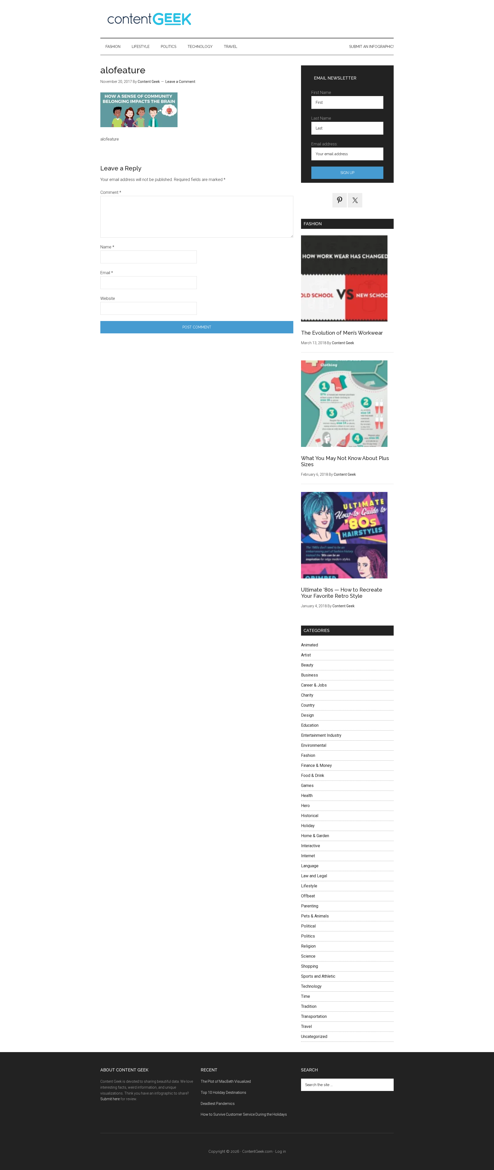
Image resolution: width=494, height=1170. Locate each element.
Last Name (321, 118)
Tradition (308, 1006)
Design (307, 715)
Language (310, 865)
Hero (305, 805)
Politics (308, 936)
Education (310, 725)
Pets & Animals (315, 916)
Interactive (310, 845)
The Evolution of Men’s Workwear (342, 333)
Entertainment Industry (321, 735)
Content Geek (149, 19)
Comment (110, 192)
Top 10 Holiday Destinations (223, 1092)
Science (308, 956)
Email (106, 272)
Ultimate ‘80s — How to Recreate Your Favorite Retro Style (341, 593)
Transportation (314, 1016)
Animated (309, 645)
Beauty (307, 665)
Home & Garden (315, 835)
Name (107, 247)
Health (307, 795)
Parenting (309, 906)
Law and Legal (314, 875)
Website (107, 298)
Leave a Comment (180, 82)
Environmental (313, 745)
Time (305, 996)
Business (309, 675)
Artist (306, 655)
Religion (308, 946)
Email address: (324, 144)
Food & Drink (312, 775)
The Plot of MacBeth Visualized (226, 1081)
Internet (308, 855)
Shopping (309, 966)
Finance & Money (316, 765)
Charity (307, 695)
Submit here (110, 1099)
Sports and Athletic (318, 976)
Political (308, 926)
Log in (280, 1151)
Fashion (308, 755)
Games (307, 785)
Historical (309, 815)
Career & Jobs (314, 685)
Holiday (308, 825)
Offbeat (308, 896)
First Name (321, 92)
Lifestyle (309, 885)
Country (308, 705)
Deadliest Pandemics (218, 1104)
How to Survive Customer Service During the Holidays (244, 1114)
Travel (306, 1026)
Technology (311, 986)
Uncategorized (314, 1036)
